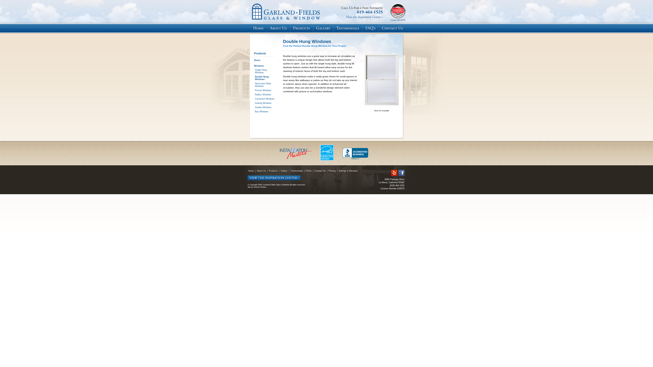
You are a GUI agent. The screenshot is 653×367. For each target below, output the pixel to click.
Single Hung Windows (261, 71)
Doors (257, 60)
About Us (261, 171)
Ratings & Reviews (348, 171)
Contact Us (320, 171)
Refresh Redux (260, 187)
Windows (259, 66)
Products (260, 53)
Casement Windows (264, 99)
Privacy (332, 171)
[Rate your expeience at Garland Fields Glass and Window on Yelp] (394, 173)
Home (251, 171)
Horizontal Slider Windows (263, 84)
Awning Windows (263, 103)
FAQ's (309, 171)
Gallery (284, 171)
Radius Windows (263, 94)
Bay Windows (261, 111)
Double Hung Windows (262, 78)
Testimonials (296, 171)
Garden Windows (263, 107)
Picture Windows (263, 90)
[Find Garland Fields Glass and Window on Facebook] (401, 173)
